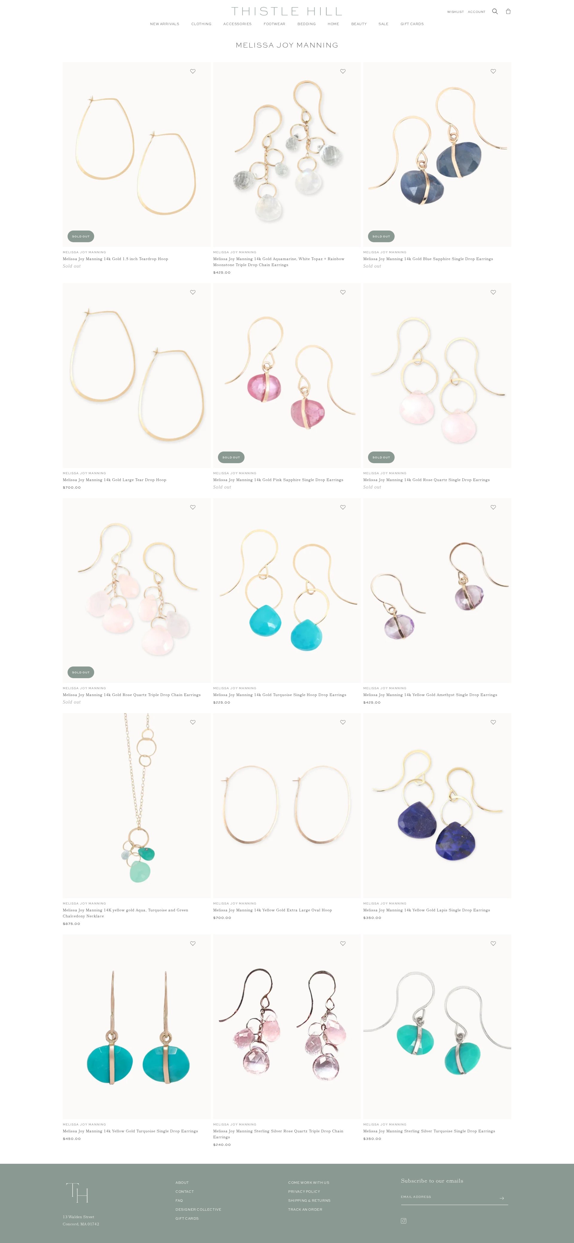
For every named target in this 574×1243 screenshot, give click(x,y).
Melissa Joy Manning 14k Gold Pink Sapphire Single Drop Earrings (278, 481)
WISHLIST (455, 12)
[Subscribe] (501, 1198)
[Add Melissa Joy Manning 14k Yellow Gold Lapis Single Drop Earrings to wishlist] (493, 722)
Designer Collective (198, 1209)
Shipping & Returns (309, 1200)
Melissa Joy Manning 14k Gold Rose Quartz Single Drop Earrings (426, 481)
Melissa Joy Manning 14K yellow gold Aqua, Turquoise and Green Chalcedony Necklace (125, 914)
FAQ (179, 1200)
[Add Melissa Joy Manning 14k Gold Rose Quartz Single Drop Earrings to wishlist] (493, 292)
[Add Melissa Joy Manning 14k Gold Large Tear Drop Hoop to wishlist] (193, 292)
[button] (201, 27)
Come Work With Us (308, 1183)
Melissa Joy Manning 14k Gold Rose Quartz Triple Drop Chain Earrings (132, 695)
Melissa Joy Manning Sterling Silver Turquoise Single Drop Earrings (429, 1132)
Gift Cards (187, 1218)
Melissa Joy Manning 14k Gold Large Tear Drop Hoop (115, 481)
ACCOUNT (477, 12)
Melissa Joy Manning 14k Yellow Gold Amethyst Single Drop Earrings (430, 695)
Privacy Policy (304, 1191)
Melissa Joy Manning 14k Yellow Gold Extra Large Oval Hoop (272, 911)
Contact (184, 1191)
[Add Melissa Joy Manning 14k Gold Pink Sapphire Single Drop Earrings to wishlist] (343, 292)
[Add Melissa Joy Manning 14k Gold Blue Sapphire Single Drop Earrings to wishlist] (493, 71)
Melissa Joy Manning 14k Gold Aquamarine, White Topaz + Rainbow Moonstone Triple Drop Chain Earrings (279, 263)
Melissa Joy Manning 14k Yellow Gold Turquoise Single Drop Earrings (130, 1132)
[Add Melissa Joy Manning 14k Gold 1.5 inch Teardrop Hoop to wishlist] (193, 71)
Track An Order (305, 1209)
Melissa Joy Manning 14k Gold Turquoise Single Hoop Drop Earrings (279, 695)
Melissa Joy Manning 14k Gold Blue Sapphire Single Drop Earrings (428, 260)
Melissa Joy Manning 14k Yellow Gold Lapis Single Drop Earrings (426, 911)
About (182, 1183)
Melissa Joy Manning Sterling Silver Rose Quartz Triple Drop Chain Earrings (278, 1135)
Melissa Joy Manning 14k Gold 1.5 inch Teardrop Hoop (115, 260)
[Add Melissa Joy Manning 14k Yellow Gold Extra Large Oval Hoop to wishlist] (343, 722)
